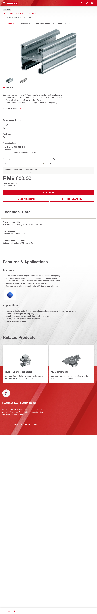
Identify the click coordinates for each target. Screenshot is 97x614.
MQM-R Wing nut (59, 372)
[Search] (91, 3)
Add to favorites (27, 199)
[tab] (9, 23)
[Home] (12, 3)
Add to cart (49, 192)
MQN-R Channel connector (18, 372)
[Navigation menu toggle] (4, 3)
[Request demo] (9, 611)
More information (10, 108)
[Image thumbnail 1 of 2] (9, 80)
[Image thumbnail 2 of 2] (23, 80)
